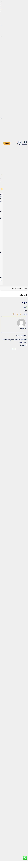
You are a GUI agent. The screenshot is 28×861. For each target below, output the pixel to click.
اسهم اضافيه (23, 342)
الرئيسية (25, 288)
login (13, 288)
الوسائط (19, 288)
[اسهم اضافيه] (15, 339)
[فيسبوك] (21, 314)
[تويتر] (17, 314)
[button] (2, 190)
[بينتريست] (14, 314)
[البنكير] (22, 143)
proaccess (23, 328)
